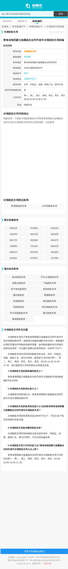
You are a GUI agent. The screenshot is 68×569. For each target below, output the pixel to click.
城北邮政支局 (49, 301)
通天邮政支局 (49, 313)
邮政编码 (37, 21)
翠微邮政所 (49, 295)
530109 (54, 228)
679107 (34, 258)
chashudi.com (56, 32)
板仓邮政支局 (18, 277)
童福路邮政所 (18, 319)
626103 (54, 246)
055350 (34, 240)
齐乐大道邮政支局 (49, 277)
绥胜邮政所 (18, 307)
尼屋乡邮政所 (18, 283)
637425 (34, 252)
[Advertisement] (34, 507)
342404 (54, 252)
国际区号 (22, 21)
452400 (54, 234)
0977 (26, 73)
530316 (13, 228)
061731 (13, 240)
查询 (61, 14)
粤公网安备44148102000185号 (45, 560)
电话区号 (7, 21)
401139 (34, 234)
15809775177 (30, 79)
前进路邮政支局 (18, 206)
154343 (13, 234)
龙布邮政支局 (49, 289)
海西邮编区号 (35, 26)
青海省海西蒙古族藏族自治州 (37, 62)
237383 (54, 258)
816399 (27, 57)
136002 (13, 246)
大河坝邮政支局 (49, 206)
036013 (13, 252)
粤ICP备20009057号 (18, 560)
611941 (13, 258)
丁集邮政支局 (49, 283)
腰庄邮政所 (18, 295)
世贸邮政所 (18, 301)
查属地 (5, 26)
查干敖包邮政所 (18, 289)
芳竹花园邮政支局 (19, 313)
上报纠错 (47, 563)
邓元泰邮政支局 (49, 307)
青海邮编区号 (18, 26)
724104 (34, 246)
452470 (54, 240)
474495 (34, 228)
